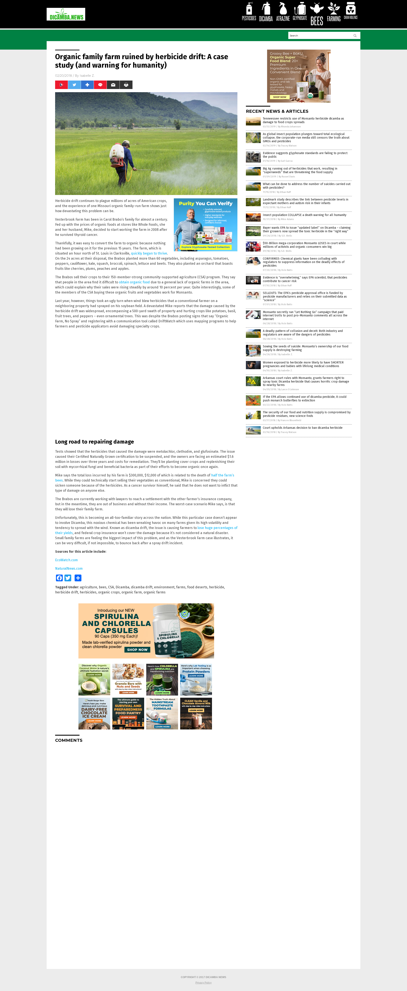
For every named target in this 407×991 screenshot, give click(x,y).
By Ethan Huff (284, 192)
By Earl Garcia (285, 161)
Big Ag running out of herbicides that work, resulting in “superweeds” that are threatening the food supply (300, 170)
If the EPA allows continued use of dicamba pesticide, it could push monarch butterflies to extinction (304, 398)
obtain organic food (134, 282)
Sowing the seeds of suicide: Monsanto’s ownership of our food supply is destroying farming (305, 348)
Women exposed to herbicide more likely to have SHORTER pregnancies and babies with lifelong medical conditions (303, 364)
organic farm (131, 592)
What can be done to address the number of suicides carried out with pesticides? (306, 185)
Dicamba (122, 587)
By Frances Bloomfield (289, 420)
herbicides (88, 592)
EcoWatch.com (66, 560)
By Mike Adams (286, 219)
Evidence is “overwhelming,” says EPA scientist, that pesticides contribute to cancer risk (305, 279)
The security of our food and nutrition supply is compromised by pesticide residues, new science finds (307, 414)
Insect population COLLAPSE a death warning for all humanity (304, 215)
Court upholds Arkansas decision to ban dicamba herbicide (303, 428)
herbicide (216, 587)
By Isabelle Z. (285, 354)
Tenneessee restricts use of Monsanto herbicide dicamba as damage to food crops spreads (303, 120)
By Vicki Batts (285, 270)
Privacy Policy (203, 982)
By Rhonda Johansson (289, 126)
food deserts (197, 587)
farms (180, 587)
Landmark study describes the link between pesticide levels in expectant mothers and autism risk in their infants (305, 201)
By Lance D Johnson (288, 389)
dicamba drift (141, 587)
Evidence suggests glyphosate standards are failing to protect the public (305, 155)
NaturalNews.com (69, 568)
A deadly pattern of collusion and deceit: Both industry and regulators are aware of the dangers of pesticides (303, 332)
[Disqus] (146, 799)
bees (102, 587)
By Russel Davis (287, 176)
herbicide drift (66, 592)
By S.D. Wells (285, 235)
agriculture (88, 587)
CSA (111, 587)
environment (164, 587)
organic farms (155, 592)
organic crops (109, 592)
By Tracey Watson (287, 145)
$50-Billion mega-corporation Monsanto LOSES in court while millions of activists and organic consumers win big (304, 245)
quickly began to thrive (149, 253)
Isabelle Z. (87, 76)
